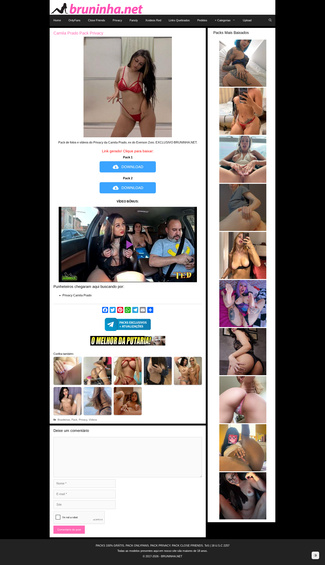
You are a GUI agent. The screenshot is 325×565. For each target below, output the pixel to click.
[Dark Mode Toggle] (315, 555)
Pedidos (202, 20)
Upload (247, 20)
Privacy (117, 20)
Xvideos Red (153, 20)
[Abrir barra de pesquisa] (270, 20)
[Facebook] (105, 310)
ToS (206, 545)
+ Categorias (223, 20)
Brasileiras (64, 419)
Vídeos (93, 419)
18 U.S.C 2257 (220, 545)
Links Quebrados (179, 20)
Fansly (134, 20)
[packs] (127, 325)
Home (57, 20)
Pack (74, 419)
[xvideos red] (127, 341)
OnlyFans (74, 20)
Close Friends (96, 20)
